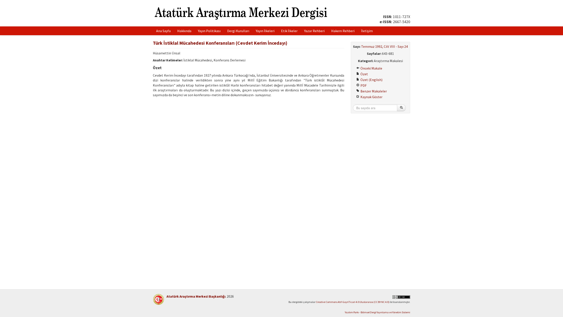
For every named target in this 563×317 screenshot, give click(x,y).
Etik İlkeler (289, 31)
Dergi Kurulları (238, 31)
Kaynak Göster (371, 97)
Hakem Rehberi (343, 31)
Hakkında (184, 31)
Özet (364, 74)
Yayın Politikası (209, 31)
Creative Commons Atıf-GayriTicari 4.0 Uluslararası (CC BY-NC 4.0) (352, 302)
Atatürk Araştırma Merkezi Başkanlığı (195, 296)
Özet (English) (371, 79)
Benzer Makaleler (373, 91)
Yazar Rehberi (314, 31)
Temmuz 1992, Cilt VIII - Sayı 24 (384, 46)
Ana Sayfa (163, 31)
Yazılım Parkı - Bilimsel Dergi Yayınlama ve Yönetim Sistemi (377, 312)
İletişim (367, 31)
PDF (363, 85)
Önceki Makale (371, 68)
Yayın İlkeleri (265, 31)
